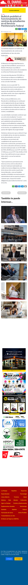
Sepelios (14, 491)
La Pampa (4, 491)
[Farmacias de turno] (11, 5)
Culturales (23, 500)
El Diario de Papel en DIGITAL (10, 519)
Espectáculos (5, 494)
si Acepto (9, 559)
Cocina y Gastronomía (20, 503)
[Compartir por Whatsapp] (16, 29)
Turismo (16, 497)
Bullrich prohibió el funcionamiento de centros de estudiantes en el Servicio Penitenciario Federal (13, 21)
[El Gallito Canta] (6, 5)
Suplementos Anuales (8, 506)
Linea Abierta (5, 497)
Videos (24, 509)
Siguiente (22, 192)
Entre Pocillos (22, 512)
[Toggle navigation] (26, 5)
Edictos (3, 500)
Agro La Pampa (5, 503)
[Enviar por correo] (25, 31)
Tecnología (23, 494)
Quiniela (3, 509)
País (9, 500)
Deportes (24, 491)
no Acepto (18, 559)
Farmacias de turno (7, 512)
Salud (25, 497)
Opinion (14, 509)
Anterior (6, 192)
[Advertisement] (14, 334)
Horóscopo (23, 506)
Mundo (16, 500)
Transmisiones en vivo (8, 516)
